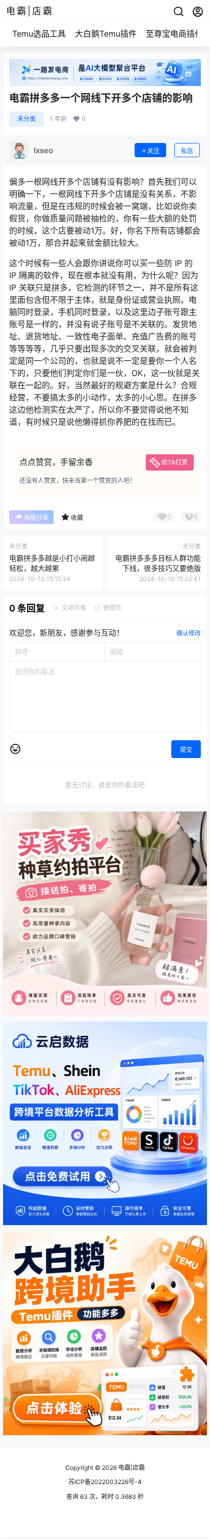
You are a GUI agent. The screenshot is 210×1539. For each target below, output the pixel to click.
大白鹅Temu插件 (106, 33)
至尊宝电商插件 (174, 33)
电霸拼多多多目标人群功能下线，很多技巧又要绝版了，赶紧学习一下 (158, 568)
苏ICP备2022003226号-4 (105, 1482)
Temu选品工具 (39, 33)
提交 (186, 749)
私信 (187, 151)
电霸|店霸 (131, 1467)
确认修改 (188, 633)
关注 (153, 151)
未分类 (26, 119)
